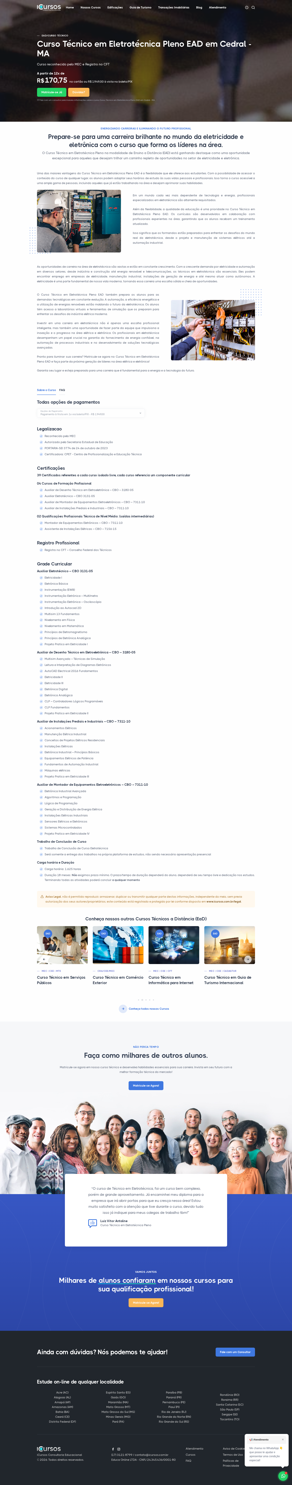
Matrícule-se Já (51, 92)
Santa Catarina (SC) (229, 1404)
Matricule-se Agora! (146, 1085)
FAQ (188, 1460)
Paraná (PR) (173, 1397)
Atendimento (217, 7)
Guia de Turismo (140, 7)
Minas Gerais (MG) (118, 1416)
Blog (199, 7)
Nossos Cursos (91, 7)
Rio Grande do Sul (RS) (174, 1421)
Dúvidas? (78, 92)
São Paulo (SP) (229, 1409)
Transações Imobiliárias (173, 7)
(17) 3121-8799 (121, 1455)
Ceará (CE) (62, 1416)
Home (70, 7)
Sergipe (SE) (230, 1414)
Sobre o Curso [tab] (46, 390)
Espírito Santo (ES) (118, 1392)
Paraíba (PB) (174, 1392)
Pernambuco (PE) (174, 1402)
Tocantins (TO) (229, 1419)
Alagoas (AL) (62, 1397)
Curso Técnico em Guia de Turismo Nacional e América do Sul (229, 983)
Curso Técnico (58, 35)
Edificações (115, 7)
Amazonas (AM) (62, 1407)
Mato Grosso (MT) (118, 1407)
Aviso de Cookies (234, 1448)
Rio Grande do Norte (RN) (174, 1416)
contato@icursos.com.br (151, 1455)
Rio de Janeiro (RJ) (174, 1412)
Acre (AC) (62, 1392)
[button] (44, 959)
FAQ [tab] (62, 390)
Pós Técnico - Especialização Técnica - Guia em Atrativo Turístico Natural (174, 983)
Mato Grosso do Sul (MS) (118, 1412)
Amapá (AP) (62, 1402)
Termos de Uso (233, 1454)
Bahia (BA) (62, 1412)
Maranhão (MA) (118, 1402)
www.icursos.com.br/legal (223, 901)
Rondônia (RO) (229, 1395)
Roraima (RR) (229, 1399)
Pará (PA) (118, 1421)
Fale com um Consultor (235, 1352)
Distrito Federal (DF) (62, 1421)
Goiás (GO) (118, 1397)
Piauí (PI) (173, 1407)
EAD (44, 35)
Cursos (191, 1454)
